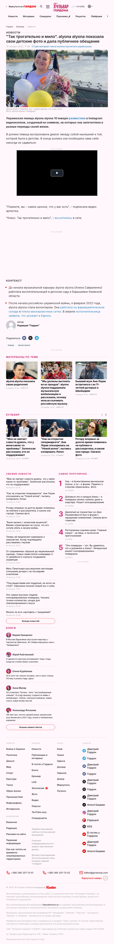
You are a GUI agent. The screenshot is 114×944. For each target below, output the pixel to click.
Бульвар (20, 26)
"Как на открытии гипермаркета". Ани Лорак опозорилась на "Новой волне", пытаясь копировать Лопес (56, 445)
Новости (13, 16)
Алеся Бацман (96, 804)
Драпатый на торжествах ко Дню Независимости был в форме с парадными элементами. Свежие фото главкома (86, 516)
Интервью (28, 16)
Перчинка (62, 16)
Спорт (9, 773)
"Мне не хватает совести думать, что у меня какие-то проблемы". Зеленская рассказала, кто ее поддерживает (30, 481)
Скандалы (45, 16)
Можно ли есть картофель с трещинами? (28, 612)
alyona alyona (24, 345)
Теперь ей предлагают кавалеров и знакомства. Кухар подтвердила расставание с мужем (25, 539)
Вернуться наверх (92, 878)
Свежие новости (18, 473)
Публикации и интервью (39, 757)
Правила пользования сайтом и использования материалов (43, 832)
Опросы (36, 806)
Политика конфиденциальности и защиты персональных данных (43, 845)
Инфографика (14, 802)
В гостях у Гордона (42, 764)
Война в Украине (15, 749)
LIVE (34, 782)
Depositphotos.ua (51, 904)
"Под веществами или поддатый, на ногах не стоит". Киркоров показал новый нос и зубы (30, 584)
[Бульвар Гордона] (60, 7)
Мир (8, 767)
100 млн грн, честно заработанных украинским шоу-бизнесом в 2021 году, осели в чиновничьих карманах (29, 717)
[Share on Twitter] (30, 338)
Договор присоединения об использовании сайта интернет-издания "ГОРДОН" (43, 859)
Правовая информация (13, 842)
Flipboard (93, 820)
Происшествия (14, 796)
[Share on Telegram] (37, 338)
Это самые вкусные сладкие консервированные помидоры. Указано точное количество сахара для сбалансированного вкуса (27, 598)
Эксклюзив (38, 788)
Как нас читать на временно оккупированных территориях (16, 854)
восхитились (64, 218)
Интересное (13, 808)
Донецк (61, 767)
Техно (9, 785)
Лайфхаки (96, 16)
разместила (77, 118)
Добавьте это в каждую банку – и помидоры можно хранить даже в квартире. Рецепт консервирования (85, 499)
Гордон (9, 26)
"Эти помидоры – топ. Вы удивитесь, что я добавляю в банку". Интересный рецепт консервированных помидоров (86, 549)
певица (11, 345)
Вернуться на (16, 6)
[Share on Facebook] (24, 338)
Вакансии (11, 822)
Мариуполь (63, 785)
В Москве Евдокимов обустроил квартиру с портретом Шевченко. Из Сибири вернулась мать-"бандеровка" (30, 642)
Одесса (61, 761)
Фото (34, 794)
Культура (11, 779)
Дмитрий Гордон (93, 751)
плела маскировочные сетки (41, 311)
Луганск (61, 790)
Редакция (11, 828)
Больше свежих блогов (30, 727)
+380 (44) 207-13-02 (58, 872)
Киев (59, 749)
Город (60, 743)
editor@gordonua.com (96, 872)
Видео (35, 800)
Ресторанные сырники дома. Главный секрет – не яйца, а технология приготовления (85, 533)
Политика (11, 755)
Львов (60, 755)
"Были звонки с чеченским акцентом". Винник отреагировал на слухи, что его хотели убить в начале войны (27, 525)
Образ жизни (13, 790)
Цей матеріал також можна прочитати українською (63, 46)
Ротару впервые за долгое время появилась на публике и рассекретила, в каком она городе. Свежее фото (30, 510)
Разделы (36, 743)
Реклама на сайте (16, 834)
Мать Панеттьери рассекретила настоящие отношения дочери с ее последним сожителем (29, 571)
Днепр (60, 779)
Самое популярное (73, 473)
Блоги (11, 628)
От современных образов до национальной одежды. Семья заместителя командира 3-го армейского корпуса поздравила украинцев (30, 555)
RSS (89, 826)
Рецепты (81, 16)
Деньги (10, 761)
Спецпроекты (39, 818)
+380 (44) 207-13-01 (22, 872)
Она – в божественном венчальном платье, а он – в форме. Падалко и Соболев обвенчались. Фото (84, 484)
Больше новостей (30, 621)
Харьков (61, 773)
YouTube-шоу (39, 812)
